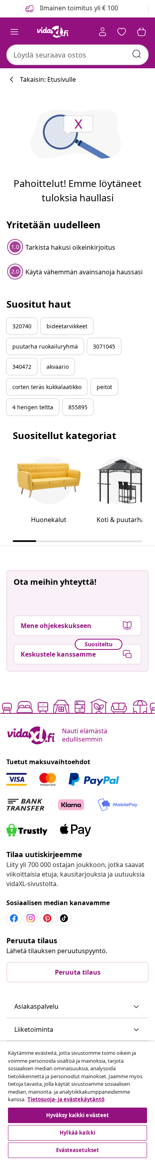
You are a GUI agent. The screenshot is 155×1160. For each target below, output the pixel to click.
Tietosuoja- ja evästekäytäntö (66, 1099)
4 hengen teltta (32, 407)
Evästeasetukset (77, 1150)
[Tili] (102, 31)
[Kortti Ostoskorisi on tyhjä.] (141, 31)
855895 (77, 407)
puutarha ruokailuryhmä (45, 346)
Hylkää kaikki (77, 1132)
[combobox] (77, 54)
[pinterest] (47, 918)
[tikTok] (64, 918)
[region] (77, 1100)
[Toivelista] (121, 31)
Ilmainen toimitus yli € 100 (78, 8)
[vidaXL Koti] (53, 32)
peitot (104, 387)
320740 (21, 326)
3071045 (104, 346)
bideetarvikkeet (66, 326)
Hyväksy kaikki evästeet (77, 1115)
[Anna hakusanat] (136, 54)
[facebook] (14, 918)
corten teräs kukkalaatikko (46, 387)
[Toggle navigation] (14, 31)
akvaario (57, 366)
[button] (77, 1006)
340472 (21, 366)
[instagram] (31, 918)
